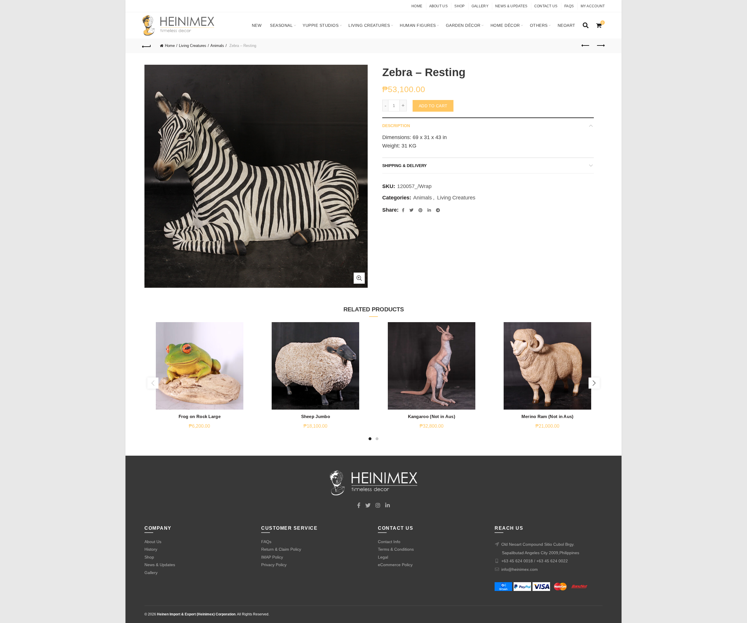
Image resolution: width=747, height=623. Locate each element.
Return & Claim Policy (281, 549)
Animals (217, 45)
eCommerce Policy (395, 564)
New (257, 25)
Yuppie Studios (320, 25)
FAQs (569, 6)
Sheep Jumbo (315, 416)
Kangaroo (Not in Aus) (431, 416)
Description (396, 125)
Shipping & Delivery (404, 165)
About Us (438, 6)
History (150, 549)
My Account (593, 6)
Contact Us (546, 6)
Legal (383, 557)
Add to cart (433, 105)
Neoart (566, 25)
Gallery (480, 6)
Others (539, 25)
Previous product (586, 46)
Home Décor (505, 25)
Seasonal (281, 25)
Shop (459, 6)
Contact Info (389, 541)
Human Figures (418, 25)
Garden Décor (463, 25)
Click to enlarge (359, 278)
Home (416, 6)
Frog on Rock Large (200, 416)
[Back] (146, 46)
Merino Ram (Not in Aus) (547, 416)
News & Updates (511, 6)
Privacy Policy (274, 564)
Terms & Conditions (396, 549)
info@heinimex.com (519, 569)
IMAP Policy (272, 557)
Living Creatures (369, 25)
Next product (600, 46)
